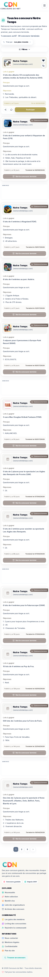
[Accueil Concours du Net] (10, 864)
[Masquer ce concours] (43, 66)
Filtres (24, 49)
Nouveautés (10, 892)
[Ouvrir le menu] (44, 5)
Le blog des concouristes (15, 924)
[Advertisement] (24, 193)
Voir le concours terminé (25, 176)
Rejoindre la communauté (15, 928)
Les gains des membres (15, 919)
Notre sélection (11, 897)
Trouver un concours (16, 958)
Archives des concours (14, 909)
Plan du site (10, 951)
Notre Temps (20, 61)
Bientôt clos (10, 901)
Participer (30, 110)
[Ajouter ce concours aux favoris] (43, 60)
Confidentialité (11, 946)
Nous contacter (11, 938)
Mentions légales (12, 942)
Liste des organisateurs (15, 905)
